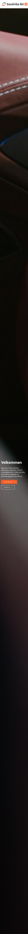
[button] (9, 482)
